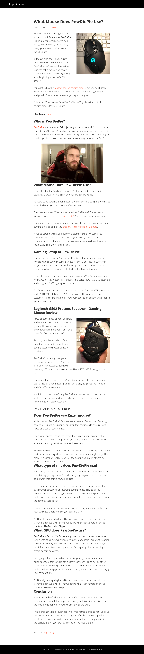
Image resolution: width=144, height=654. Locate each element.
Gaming (51, 632)
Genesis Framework (77, 650)
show (48, 114)
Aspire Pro (61, 650)
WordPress (91, 650)
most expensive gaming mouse (70, 87)
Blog (45, 632)
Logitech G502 (67, 216)
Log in (99, 650)
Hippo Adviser (16, 4)
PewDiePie (39, 127)
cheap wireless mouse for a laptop (80, 226)
